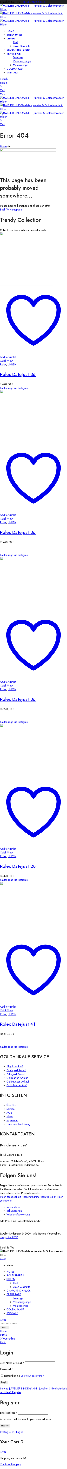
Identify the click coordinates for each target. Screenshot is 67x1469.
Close (3, 1259)
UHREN (12, 364)
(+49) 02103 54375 (34, 2)
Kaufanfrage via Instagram (14, 388)
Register (5, 1425)
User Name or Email (12, 1363)
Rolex (3, 364)
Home (3, 146)
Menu (3, 94)
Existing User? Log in (11, 1432)
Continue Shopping (10, 1464)
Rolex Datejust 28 (18, 866)
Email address (8, 1413)
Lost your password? (32, 1376)
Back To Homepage (11, 209)
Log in (4, 1382)
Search (4, 1327)
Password (6, 1369)
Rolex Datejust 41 (17, 1024)
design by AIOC (9, 1237)
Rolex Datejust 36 (18, 374)
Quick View (6, 361)
